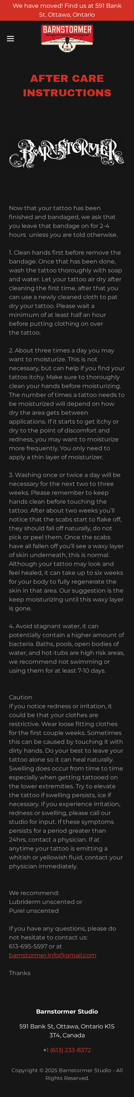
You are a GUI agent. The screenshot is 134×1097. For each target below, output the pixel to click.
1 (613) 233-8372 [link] (69, 1050)
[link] (66, 38)
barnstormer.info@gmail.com (52, 955)
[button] (12, 38)
